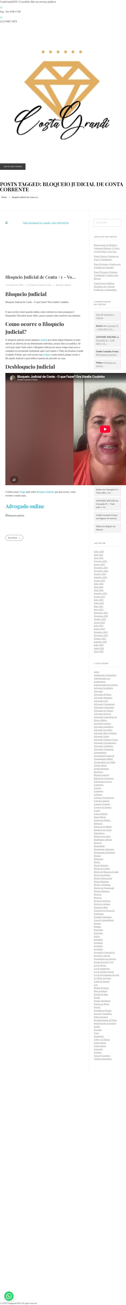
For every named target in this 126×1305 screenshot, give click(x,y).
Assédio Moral (100, 765)
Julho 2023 (98, 600)
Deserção (98, 843)
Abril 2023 (98, 610)
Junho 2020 (99, 648)
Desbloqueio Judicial (103, 840)
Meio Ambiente (100, 991)
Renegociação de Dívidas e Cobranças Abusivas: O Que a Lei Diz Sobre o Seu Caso (107, 248)
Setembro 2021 (100, 642)
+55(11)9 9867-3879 (10, 1212)
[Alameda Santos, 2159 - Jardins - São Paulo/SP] (1, 1199)
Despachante (99, 846)
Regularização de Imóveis (105, 1023)
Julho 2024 (98, 584)
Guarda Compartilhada (104, 920)
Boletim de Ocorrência (104, 778)
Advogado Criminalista (104, 707)
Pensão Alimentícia (102, 1001)
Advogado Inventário (103, 730)
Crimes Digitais (100, 814)
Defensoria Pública (102, 820)
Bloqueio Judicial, (45, 492)
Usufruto (98, 1052)
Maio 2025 (98, 555)
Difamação (98, 859)
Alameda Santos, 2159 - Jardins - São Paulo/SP (23, 1202)
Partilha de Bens (101, 994)
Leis (96, 985)
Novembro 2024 (101, 571)
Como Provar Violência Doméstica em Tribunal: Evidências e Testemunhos (105, 286)
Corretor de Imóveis (102, 807)
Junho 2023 (99, 603)
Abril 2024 (98, 590)
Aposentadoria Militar (103, 759)
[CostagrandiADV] (63, 99)
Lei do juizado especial (104, 972)
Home (4, 197)
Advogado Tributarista (104, 749)
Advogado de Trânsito (103, 711)
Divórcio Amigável (102, 901)
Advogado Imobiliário (103, 727)
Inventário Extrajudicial (104, 952)
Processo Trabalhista (103, 1014)
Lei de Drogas (100, 965)
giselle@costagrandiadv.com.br (15, 1222)
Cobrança (98, 794)
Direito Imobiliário (102, 875)
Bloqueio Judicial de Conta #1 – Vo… (40, 277)
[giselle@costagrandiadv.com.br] (1, 1218)
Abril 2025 (98, 558)
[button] (9, 1296)
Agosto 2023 (99, 597)
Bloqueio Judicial (63, 285)
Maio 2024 (98, 587)
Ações (96, 672)
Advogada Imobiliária (103, 688)
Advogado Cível (101, 701)
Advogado (98, 691)
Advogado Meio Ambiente (105, 733)
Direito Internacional (103, 878)
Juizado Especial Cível (103, 962)
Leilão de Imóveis (102, 981)
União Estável (100, 1043)
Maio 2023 (98, 606)
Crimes (97, 811)
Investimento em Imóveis (105, 959)
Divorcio (98, 898)
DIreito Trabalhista (102, 885)
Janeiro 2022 (99, 629)
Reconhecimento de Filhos (105, 1020)
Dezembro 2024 (101, 568)
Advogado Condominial (104, 704)
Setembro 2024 (100, 577)
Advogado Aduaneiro (103, 698)
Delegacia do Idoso (102, 836)
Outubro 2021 (100, 639)
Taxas (96, 1033)
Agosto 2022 (99, 622)
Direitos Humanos (102, 891)
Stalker (97, 1027)
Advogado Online (101, 736)
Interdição (98, 939)
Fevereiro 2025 (100, 561)
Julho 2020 (98, 645)
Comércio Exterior (102, 804)
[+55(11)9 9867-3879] (1, 1208)
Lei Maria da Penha (102, 978)
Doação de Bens (101, 907)
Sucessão (98, 1030)
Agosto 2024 (99, 580)
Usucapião (98, 1049)
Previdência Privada (102, 1010)
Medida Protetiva (101, 988)
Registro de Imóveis (108, 355)
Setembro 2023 (100, 593)
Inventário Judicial (102, 956)
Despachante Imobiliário (104, 852)
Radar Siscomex (101, 1017)
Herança (97, 923)
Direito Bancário (101, 865)
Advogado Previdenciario (105, 743)
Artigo (46, 354)
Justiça (44, 340)
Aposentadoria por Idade (104, 762)
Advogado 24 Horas (102, 694)
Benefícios (98, 772)
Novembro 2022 (101, 616)
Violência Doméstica (103, 1059)
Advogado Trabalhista (103, 746)
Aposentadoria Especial (104, 756)
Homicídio (98, 930)
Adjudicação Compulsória (105, 675)
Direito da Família (102, 869)
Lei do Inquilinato (102, 969)
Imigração (98, 933)
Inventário (98, 943)
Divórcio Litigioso (102, 904)
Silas (98, 315)
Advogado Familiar (102, 723)
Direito (97, 862)
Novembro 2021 (101, 635)
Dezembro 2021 (101, 632)
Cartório (97, 788)
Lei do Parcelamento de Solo (106, 975)
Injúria (97, 936)
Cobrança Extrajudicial (104, 798)
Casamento (98, 791)
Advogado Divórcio (102, 714)
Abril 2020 (98, 651)
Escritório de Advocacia (104, 910)
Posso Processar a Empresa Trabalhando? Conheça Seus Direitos (106, 275)
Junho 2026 (99, 551)
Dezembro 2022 (101, 613)
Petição (97, 1007)
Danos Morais (100, 817)
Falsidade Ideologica (103, 917)
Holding (97, 927)
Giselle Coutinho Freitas (41, 285)
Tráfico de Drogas (102, 1039)
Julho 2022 (98, 626)
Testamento (99, 1036)
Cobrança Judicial (101, 801)
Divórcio (98, 894)
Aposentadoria (100, 752)
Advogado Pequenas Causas (106, 740)
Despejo (97, 856)
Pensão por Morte (101, 1004)
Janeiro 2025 (99, 564)
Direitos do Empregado (104, 888)
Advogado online (24, 506)
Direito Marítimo (101, 881)
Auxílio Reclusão (101, 769)
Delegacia (98, 823)
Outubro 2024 (100, 574)
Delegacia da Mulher (103, 827)
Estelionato (99, 914)
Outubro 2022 (100, 619)
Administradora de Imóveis (106, 685)
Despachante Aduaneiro (104, 849)
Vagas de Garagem (102, 1056)
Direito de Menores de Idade (106, 872)
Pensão (97, 998)
